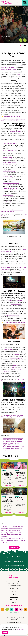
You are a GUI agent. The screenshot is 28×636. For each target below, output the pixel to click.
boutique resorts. (17, 136)
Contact (14, 594)
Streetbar (16, 354)
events (18, 74)
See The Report (14, 547)
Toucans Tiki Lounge (16, 304)
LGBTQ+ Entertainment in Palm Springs (14, 322)
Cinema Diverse (5, 267)
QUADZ (14, 367)
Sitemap (14, 602)
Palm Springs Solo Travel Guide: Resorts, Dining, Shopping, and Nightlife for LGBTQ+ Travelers (13, 540)
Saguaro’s (19, 300)
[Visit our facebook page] (2, 609)
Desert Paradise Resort (9, 150)
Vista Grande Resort (8, 202)
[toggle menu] (25, 3)
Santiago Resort (7, 176)
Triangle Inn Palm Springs (10, 188)
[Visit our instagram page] (7, 609)
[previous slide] (20, 40)
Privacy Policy (14, 599)
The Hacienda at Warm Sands (11, 183)
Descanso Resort (7, 157)
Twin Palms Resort (8, 195)
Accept (5, 632)
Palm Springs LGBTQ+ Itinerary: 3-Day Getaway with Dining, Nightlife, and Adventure (13, 448)
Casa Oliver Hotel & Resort (10, 143)
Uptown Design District (9, 162)
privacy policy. (20, 629)
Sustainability (14, 597)
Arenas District (8, 349)
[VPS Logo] (14, 577)
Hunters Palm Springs (16, 358)
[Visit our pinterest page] (11, 609)
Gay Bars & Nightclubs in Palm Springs (13, 445)
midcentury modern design (8, 69)
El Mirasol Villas (7, 164)
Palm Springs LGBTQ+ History (11, 116)
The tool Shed (5, 371)
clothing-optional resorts (15, 131)
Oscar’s (9, 300)
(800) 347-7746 (14, 588)
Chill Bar (15, 365)
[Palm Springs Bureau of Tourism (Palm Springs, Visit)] (6, 2)
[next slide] (25, 40)
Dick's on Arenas (16, 369)
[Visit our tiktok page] (21, 609)
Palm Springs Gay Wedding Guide (10, 530)
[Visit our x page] (25, 609)
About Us (14, 592)
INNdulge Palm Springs (9, 171)
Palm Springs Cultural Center (11, 315)
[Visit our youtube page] (16, 609)
